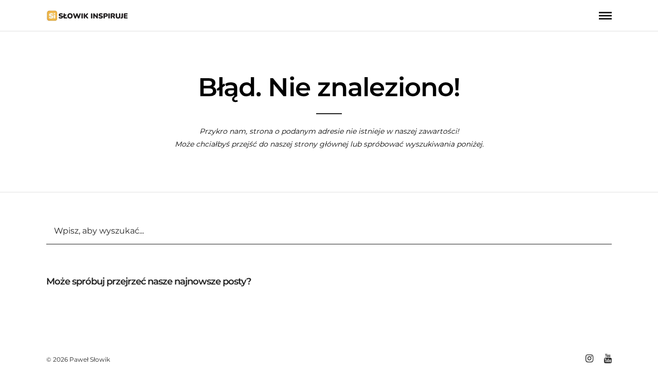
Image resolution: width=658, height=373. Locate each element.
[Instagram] (589, 358)
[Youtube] (608, 358)
